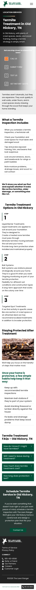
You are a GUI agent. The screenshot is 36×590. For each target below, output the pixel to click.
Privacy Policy (8, 550)
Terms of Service (9, 547)
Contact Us (18, 530)
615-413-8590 (28, 587)
